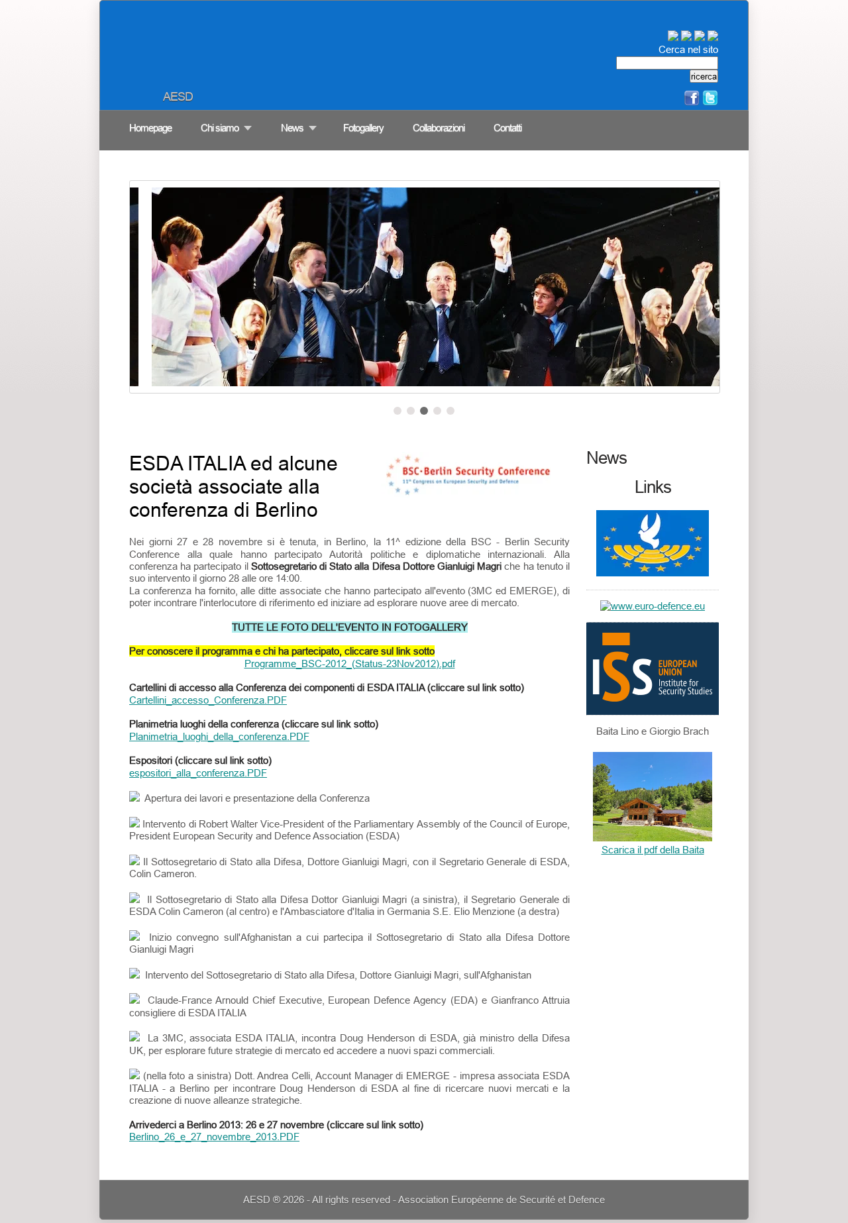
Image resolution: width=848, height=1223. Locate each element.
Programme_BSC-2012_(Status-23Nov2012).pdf (349, 663)
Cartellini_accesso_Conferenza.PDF (208, 700)
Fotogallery (363, 127)
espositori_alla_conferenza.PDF (198, 772)
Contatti (507, 127)
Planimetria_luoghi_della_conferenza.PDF (219, 736)
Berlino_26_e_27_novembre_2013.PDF (214, 1136)
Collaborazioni (438, 127)
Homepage (150, 127)
